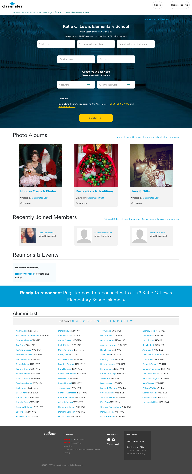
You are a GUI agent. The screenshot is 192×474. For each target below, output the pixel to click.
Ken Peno (105, 402)
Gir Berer (20, 345)
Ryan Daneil (21, 416)
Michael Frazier (65, 359)
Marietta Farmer (66, 350)
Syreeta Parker (107, 392)
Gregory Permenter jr (110, 407)
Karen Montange (108, 373)
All (73, 321)
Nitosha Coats (23, 402)
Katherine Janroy (66, 397)
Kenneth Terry (149, 364)
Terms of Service (118, 104)
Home (16, 12)
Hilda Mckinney (107, 364)
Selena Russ (148, 335)
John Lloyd (105, 354)
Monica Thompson (151, 369)
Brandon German (66, 364)
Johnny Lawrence (108, 345)
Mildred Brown (23, 373)
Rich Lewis (105, 350)
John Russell (148, 340)
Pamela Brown (23, 369)
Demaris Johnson (66, 407)
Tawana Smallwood (151, 354)
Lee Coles (21, 412)
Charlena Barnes (24, 340)
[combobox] (116, 59)
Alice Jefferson (65, 402)
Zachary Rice (148, 331)
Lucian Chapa (22, 397)
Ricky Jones (106, 335)
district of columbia (31, 12)
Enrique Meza (107, 369)
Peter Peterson (107, 416)
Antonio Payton (107, 397)
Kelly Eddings (64, 345)
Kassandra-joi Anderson (27, 335)
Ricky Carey (22, 388)
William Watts (149, 388)
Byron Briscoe (23, 364)
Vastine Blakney (157, 232)
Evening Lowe (107, 359)
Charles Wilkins (150, 397)
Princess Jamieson (67, 392)
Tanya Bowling (23, 359)
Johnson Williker (150, 402)
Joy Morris (105, 378)
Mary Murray (106, 383)
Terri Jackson (64, 388)
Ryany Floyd (64, 354)
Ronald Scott (148, 345)
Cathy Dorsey (64, 340)
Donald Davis (64, 331)
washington (48, 12)
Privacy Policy (66, 106)
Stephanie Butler (24, 383)
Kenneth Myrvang (108, 388)
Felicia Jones (64, 416)
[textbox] (116, 59)
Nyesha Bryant (23, 378)
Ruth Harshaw (65, 369)
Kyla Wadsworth (150, 373)
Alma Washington (150, 378)
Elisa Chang (21, 392)
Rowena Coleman (24, 407)
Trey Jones (105, 331)
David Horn (63, 378)
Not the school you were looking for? (160, 19)
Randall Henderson (103, 232)
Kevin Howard (65, 383)
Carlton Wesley (149, 392)
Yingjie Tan (147, 359)
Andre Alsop (22, 331)
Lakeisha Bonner (46, 232)
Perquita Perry (107, 412)
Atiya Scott (147, 350)
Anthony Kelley (107, 340)
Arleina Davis (64, 335)
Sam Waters (148, 383)
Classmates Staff (40, 198)
